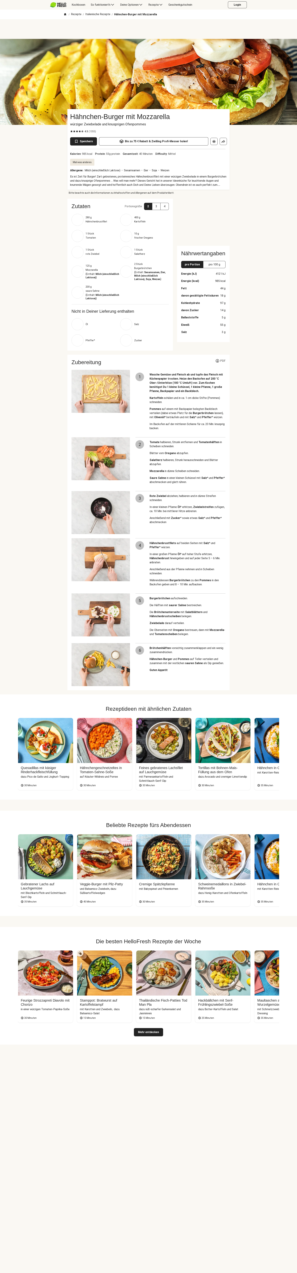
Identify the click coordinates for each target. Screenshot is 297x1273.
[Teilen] (223, 141)
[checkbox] (71, 131)
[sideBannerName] (203, 220)
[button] (120, 206)
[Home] (65, 14)
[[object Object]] (214, 141)
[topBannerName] (148, 29)
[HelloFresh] (58, 4)
